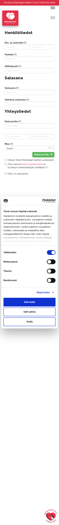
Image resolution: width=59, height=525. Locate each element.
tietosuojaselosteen (32, 164)
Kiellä (30, 321)
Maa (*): (9, 144)
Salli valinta (29, 311)
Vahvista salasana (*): (17, 99)
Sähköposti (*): (13, 66)
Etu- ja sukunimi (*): (16, 42)
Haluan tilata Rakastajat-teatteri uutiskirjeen (31, 160)
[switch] (51, 261)
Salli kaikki (29, 302)
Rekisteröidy (41, 154)
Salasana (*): (12, 88)
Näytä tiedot (43, 292)
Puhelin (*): (11, 54)
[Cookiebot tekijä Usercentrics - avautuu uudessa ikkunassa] (42, 201)
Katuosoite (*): (13, 121)
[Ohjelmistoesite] (50, 516)
